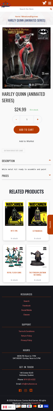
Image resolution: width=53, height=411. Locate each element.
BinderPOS (36, 403)
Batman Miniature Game (13, 150)
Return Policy (26, 336)
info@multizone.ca (29, 384)
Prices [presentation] (5, 176)
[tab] (26, 162)
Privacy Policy (26, 340)
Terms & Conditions (26, 331)
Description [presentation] (8, 161)
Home (17, 17)
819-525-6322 (29, 379)
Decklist (50, 224)
